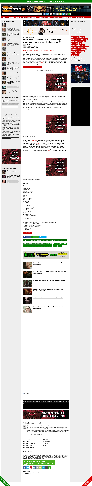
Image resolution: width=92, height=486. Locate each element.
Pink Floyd (83, 49)
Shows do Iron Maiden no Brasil (77, 24)
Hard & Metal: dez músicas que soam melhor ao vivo (48, 298)
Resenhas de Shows (75, 33)
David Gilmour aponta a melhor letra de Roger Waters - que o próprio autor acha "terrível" (11, 109)
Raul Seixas (74, 51)
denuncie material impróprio (55, 457)
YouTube (40, 246)
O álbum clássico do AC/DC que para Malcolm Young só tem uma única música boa (13, 176)
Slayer (73, 53)
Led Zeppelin (74, 45)
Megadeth (81, 45)
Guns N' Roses (83, 39)
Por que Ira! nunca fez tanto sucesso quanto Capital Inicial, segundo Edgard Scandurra (13, 181)
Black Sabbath (75, 39)
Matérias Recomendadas (9, 168)
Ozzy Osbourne (75, 49)
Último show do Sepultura (76, 23)
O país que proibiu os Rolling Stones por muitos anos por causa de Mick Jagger (10, 144)
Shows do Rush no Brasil (76, 26)
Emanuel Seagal (33, 44)
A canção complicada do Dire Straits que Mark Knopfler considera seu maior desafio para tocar (11, 128)
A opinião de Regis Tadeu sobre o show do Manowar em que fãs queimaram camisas (10, 104)
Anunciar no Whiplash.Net (76, 58)
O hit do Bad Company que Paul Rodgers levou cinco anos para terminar (11, 135)
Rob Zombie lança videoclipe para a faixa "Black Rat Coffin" (13, 87)
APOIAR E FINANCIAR (49, 5)
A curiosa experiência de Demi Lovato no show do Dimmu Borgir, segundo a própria (11, 121)
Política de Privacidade (38, 458)
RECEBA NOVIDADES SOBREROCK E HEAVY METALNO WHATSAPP (4, 481)
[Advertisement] (33, 124)
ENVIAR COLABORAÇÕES (24, 5)
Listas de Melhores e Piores (77, 34)
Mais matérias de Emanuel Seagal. (35, 434)
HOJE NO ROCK (56, 17)
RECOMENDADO (47, 441)
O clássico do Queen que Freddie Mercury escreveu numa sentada (10, 138)
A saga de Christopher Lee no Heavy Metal (13, 24)
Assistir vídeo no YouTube (29, 136)
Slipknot (78, 53)
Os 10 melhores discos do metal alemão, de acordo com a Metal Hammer (49, 263)
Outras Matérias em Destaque (10, 97)
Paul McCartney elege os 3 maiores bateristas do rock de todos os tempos (13, 44)
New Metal (80, 47)
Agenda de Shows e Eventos (77, 30)
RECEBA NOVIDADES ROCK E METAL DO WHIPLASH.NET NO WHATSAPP (46, 1)
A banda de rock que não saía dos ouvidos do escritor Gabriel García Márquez (13, 68)
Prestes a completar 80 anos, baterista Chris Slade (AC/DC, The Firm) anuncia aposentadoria (13, 29)
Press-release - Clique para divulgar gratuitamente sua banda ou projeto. (39, 50)
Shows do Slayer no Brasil (76, 25)
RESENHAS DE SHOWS (44, 17)
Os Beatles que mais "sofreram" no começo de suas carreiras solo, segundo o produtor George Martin (11, 140)
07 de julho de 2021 (36, 47)
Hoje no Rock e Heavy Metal (77, 29)
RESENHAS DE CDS (32, 17)
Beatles (82, 37)
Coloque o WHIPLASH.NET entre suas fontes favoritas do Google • (50, 240)
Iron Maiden (82, 41)
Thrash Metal (74, 55)
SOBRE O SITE (5, 5)
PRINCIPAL (45, 439)
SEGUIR (58, 5)
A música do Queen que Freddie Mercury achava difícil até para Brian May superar (10, 107)
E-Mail (55, 246)
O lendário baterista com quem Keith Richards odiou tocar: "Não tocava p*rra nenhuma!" (13, 73)
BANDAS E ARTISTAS (79, 17)
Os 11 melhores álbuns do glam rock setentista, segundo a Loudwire (13, 82)
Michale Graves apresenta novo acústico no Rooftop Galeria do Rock (10, 118)
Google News (48, 246)
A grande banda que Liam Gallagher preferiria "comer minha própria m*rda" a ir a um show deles (14, 40)
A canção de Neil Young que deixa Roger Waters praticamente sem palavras (13, 58)
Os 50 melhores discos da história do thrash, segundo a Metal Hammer (49, 307)
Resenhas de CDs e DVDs (76, 32)
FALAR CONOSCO (66, 5)
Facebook (63, 243)
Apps (59, 246)
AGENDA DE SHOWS (20, 17)
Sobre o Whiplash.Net (75, 57)
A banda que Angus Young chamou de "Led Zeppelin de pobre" (13, 91)
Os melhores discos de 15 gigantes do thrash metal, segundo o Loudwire (48, 290)
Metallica (73, 47)
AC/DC (72, 37)
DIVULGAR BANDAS (37, 5)
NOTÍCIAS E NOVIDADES (8, 17)
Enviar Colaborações (75, 59)
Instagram (27, 246)
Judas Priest (74, 43)
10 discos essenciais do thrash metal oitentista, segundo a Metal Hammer (49, 272)
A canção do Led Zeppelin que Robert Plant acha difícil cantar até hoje (13, 34)
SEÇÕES (67, 17)
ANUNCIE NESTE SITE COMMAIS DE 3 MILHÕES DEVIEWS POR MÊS (87, 481)
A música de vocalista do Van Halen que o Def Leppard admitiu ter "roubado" (11, 132)
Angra (77, 37)
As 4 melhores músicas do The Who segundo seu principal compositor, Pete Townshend (13, 77)
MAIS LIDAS (45, 443)
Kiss (80, 43)
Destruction (31, 37)
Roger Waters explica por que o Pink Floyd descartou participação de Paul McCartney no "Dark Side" (11, 124)
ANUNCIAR (13, 5)
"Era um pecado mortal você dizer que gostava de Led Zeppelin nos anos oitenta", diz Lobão (14, 171)
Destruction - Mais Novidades (32, 67)
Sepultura (81, 51)
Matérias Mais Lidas (8, 21)
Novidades (25, 37)
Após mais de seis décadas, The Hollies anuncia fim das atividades (10, 115)
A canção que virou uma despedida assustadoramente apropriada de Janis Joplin (11, 112)
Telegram (56, 243)
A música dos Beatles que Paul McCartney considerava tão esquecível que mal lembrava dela (13, 54)
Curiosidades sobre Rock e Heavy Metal (79, 31)
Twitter (34, 246)
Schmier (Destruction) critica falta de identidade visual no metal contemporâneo (49, 281)
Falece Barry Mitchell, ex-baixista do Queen (13, 48)
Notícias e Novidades (75, 28)
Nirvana (87, 47)
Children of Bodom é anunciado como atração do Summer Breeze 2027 (13, 63)
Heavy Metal (74, 41)
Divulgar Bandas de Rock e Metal (78, 60)
